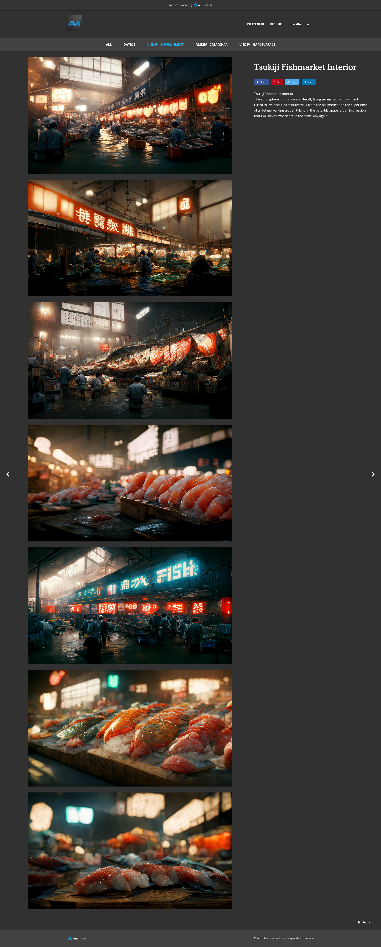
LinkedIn (294, 24)
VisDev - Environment (165, 44)
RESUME (276, 24)
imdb (311, 24)
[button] (364, 922)
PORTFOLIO (255, 24)
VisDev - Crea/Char (212, 44)
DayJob (130, 44)
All (109, 44)
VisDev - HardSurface (257, 44)
